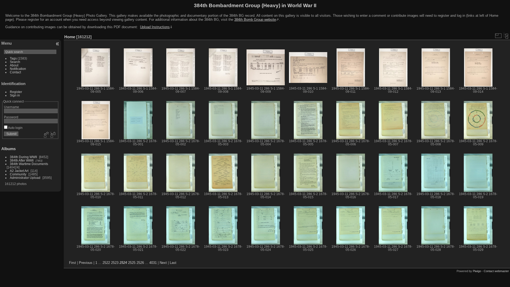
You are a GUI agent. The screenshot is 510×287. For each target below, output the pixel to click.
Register (16, 92)
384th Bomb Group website (255, 20)
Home (69, 37)
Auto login (15, 127)
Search (15, 62)
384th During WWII (23, 157)
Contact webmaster (496, 271)
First (72, 263)
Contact (15, 72)
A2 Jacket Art (19, 170)
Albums (8, 148)
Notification (18, 68)
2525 (131, 263)
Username (11, 107)
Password (11, 117)
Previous (85, 263)
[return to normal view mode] (506, 35)
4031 (153, 263)
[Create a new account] (45, 135)
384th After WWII (21, 160)
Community (18, 174)
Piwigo (477, 271)
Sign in (15, 95)
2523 (114, 263)
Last (173, 263)
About (14, 65)
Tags (13, 58)
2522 (106, 263)
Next (163, 263)
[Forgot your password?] (52, 135)
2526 (140, 263)
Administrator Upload (25, 177)
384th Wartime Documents (29, 164)
